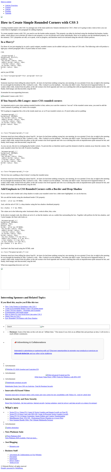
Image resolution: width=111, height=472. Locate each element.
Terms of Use (14, 462)
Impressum (13, 459)
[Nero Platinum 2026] (13, 436)
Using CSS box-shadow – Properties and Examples (22, 310)
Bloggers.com (14, 446)
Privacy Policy (15, 460)
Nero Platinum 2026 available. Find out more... (21, 438)
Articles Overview (11, 5)
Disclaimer (13, 457)
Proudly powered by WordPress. (12, 468)
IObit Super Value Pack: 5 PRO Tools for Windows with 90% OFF (58, 377)
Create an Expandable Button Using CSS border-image (24, 308)
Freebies (8, 11)
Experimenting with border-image (16, 312)
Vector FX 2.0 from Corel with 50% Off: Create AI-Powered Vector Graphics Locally (39, 414)
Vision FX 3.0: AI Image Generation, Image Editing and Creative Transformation (37, 416)
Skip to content (6, 2)
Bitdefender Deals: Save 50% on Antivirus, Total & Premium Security (29, 386)
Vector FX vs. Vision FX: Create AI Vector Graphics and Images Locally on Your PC (39, 412)
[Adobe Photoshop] (12, 428)
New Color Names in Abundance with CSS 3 (20, 306)
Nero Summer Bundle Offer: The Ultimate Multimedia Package (31, 420)
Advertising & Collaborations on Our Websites (26, 455)
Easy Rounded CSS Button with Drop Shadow (21, 318)
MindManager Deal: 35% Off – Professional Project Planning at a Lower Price (36, 418)
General (8, 7)
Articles (8, 9)
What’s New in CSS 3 (12, 316)
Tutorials (8, 13)
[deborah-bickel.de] (2, 17)
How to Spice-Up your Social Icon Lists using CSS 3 (23, 314)
